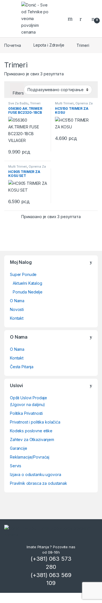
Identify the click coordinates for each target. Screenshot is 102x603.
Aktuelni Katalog (27, 283)
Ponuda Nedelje (27, 292)
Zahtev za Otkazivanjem (32, 439)
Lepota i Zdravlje (48, 45)
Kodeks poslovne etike (31, 430)
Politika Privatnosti (26, 413)
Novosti (17, 309)
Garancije (18, 448)
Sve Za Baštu (18, 103)
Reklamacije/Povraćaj (29, 457)
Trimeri (35, 103)
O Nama (17, 300)
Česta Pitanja (21, 366)
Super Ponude (23, 274)
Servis (15, 465)
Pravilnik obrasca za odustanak (38, 483)
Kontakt (17, 318)
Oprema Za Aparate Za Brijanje (74, 105)
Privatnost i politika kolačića (35, 422)
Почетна (12, 45)
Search (71, 19)
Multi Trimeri (64, 103)
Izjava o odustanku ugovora (35, 474)
